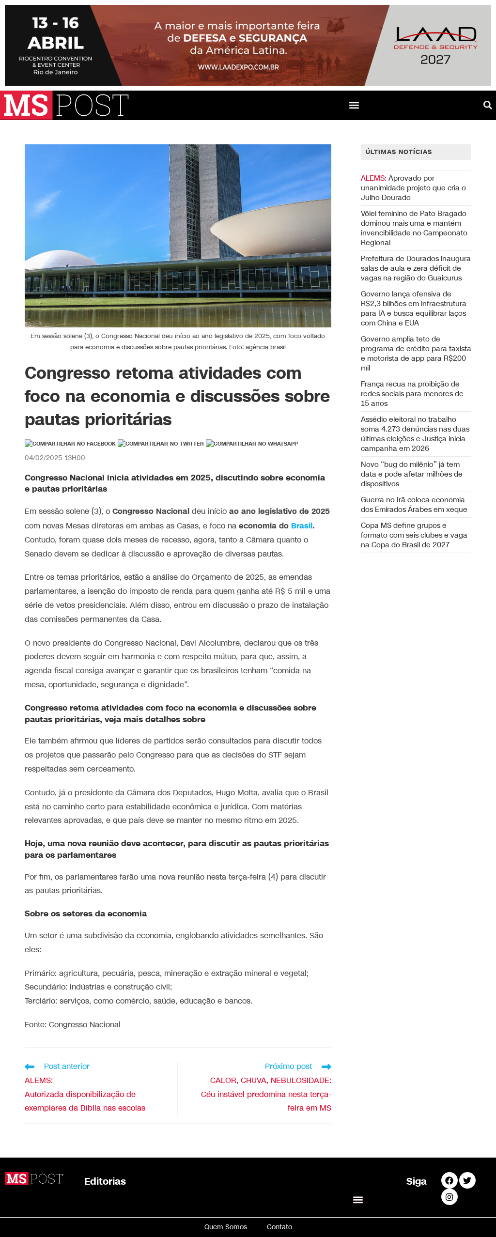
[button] (354, 105)
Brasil (301, 526)
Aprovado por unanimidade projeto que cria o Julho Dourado (413, 187)
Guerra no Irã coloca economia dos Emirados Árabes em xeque (414, 504)
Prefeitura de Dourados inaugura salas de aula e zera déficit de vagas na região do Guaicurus (416, 268)
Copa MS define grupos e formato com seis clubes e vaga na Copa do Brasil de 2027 (414, 535)
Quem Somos (225, 1227)
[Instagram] (449, 1197)
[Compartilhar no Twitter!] (161, 444)
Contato (279, 1227)
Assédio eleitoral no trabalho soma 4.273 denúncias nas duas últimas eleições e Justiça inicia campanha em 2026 (415, 434)
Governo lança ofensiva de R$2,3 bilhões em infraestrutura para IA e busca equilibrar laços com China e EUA (413, 308)
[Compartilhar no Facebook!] (70, 444)
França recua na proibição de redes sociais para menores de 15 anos (412, 393)
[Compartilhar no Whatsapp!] (252, 444)
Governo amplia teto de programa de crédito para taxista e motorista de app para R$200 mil (416, 353)
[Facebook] (449, 1180)
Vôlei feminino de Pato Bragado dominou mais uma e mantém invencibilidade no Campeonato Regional (414, 228)
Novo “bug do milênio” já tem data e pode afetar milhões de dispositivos (412, 474)
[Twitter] (467, 1180)
